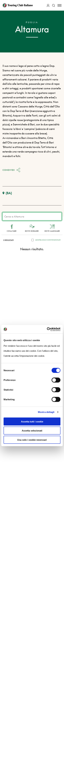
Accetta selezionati (32, 430)
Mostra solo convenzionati (48, 240)
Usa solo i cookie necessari (32, 439)
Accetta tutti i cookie (32, 421)
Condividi (8, 170)
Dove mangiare (52, 231)
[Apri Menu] (59, 5)
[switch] (56, 379)
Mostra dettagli (46, 412)
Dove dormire (32, 231)
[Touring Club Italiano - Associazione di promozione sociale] (17, 5)
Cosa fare (12, 231)
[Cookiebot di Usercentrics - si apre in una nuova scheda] (46, 329)
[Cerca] (53, 5)
